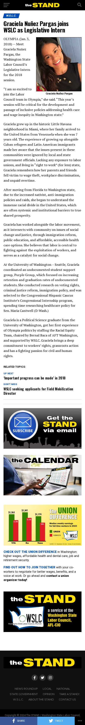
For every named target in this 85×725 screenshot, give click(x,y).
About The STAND (41, 699)
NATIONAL (63, 688)
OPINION (48, 694)
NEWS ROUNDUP (26, 688)
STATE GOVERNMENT (24, 694)
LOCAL (47, 688)
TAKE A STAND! (69, 694)
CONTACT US (67, 699)
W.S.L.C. (18, 699)
